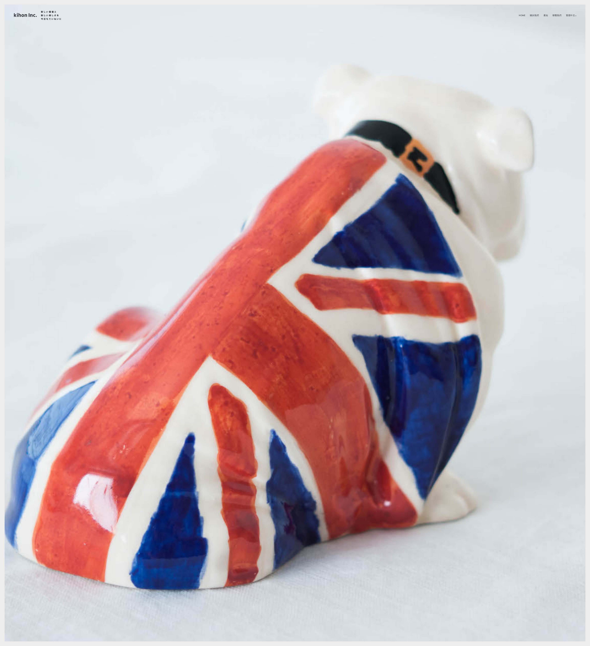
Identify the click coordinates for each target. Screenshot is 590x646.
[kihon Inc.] (37, 15)
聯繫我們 (557, 15)
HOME (522, 15)
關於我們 (534, 15)
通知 (545, 15)
